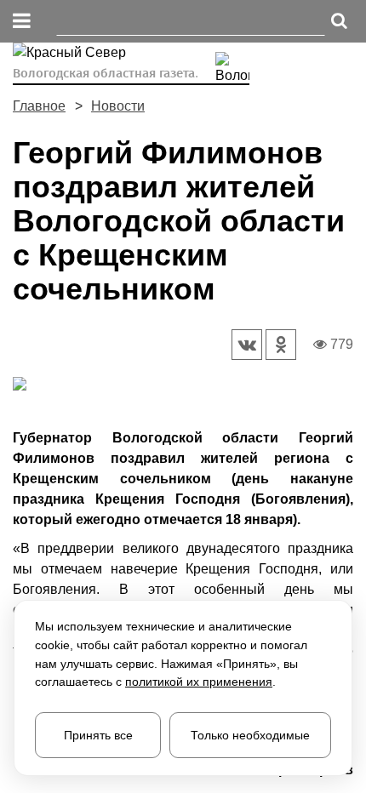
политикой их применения (198, 681)
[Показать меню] (22, 21)
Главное (39, 106)
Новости (118, 106)
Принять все (98, 735)
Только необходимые (250, 735)
